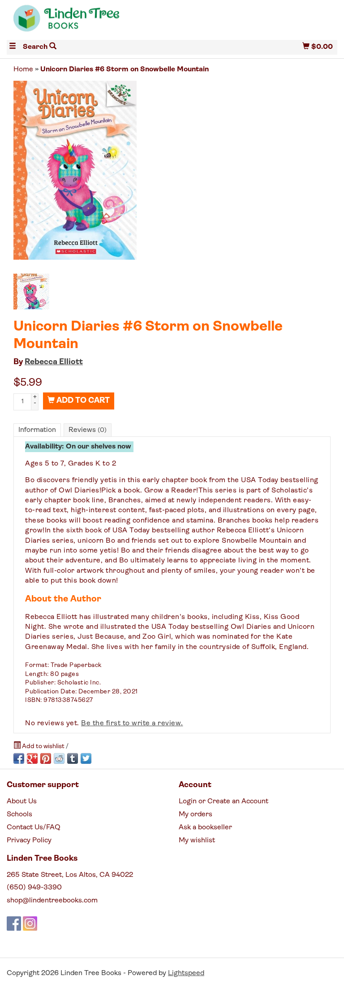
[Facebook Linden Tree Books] (14, 923)
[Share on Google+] (32, 758)
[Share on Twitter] (86, 758)
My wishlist (197, 840)
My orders (195, 814)
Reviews (88, 430)
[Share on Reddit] (59, 758)
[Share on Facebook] (18, 758)
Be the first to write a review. (132, 723)
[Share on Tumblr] (72, 758)
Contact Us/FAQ (33, 827)
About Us (22, 801)
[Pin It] (45, 758)
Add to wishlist (43, 746)
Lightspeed (186, 973)
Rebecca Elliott (54, 362)
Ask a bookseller (205, 827)
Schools (19, 814)
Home (23, 69)
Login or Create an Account (223, 801)
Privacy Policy (29, 840)
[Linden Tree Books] (89, 22)
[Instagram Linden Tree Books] (30, 923)
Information (37, 430)
